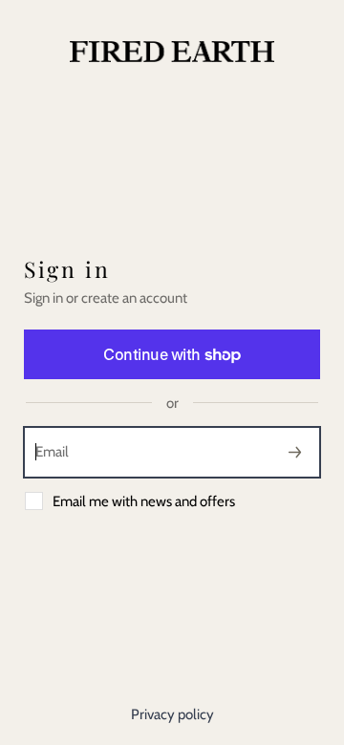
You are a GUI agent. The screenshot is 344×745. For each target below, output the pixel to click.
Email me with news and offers (144, 501)
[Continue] (294, 452)
